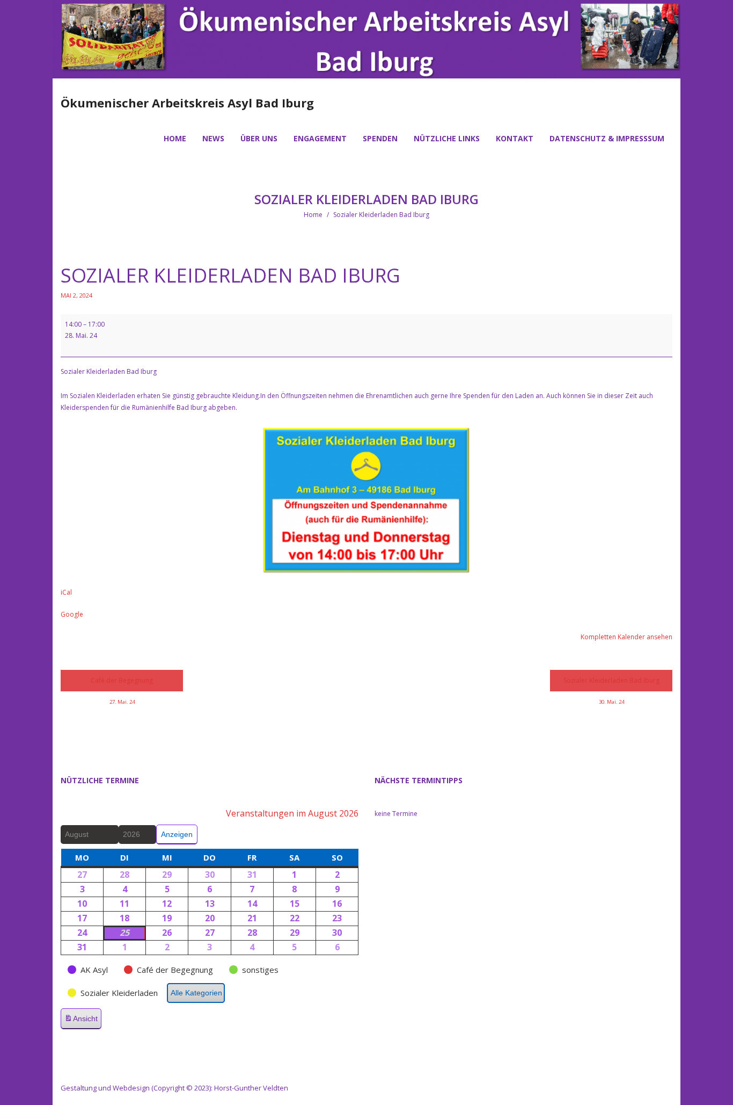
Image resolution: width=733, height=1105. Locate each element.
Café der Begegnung (122, 683)
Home (313, 214)
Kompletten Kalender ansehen (626, 636)
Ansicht (82, 1021)
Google (72, 614)
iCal (66, 592)
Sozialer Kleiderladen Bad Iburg (611, 683)
